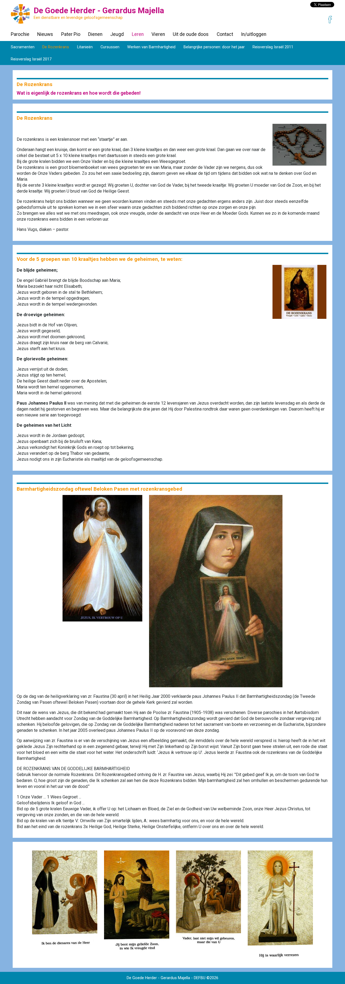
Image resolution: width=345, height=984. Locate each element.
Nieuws (45, 34)
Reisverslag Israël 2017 (31, 59)
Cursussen (110, 47)
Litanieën (85, 47)
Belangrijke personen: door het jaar (214, 47)
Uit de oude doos (191, 34)
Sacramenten (22, 47)
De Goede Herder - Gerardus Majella (158, 977)
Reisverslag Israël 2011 (273, 47)
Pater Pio (70, 34)
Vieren (158, 34)
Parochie (20, 34)
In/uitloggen (253, 34)
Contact (225, 34)
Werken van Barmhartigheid (151, 47)
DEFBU (199, 977)
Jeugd (117, 34)
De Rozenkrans (55, 47)
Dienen (95, 34)
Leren (138, 34)
